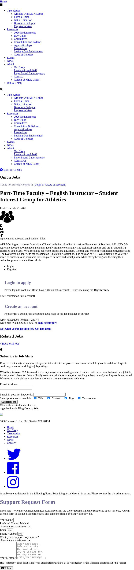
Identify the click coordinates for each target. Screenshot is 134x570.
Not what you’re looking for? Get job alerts (25, 328)
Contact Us (20, 160)
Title (42, 398)
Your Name (6, 519)
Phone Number (8, 533)
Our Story (19, 67)
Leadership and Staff (25, 70)
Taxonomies (90, 398)
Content (57, 398)
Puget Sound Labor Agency (29, 73)
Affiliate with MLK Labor (28, 13)
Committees (20, 38)
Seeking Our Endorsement (28, 51)
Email (3, 529)
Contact (18, 76)
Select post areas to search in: (49, 398)
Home (3, 1)
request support (47, 322)
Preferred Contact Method (14, 523)
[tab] (70, 266)
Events (10, 57)
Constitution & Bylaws (26, 126)
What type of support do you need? (19, 537)
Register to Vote (23, 26)
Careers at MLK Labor (26, 79)
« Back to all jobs (9, 343)
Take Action (13, 10)
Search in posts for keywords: (16, 394)
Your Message (8, 557)
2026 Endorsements (25, 32)
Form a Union (21, 16)
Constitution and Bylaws (27, 41)
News (10, 60)
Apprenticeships (23, 45)
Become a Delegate (24, 23)
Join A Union (14, 82)
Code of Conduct (23, 54)
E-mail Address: (9, 384)
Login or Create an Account (50, 184)
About (10, 63)
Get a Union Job (23, 19)
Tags (72, 398)
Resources (12, 29)
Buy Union (20, 35)
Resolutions (20, 48)
